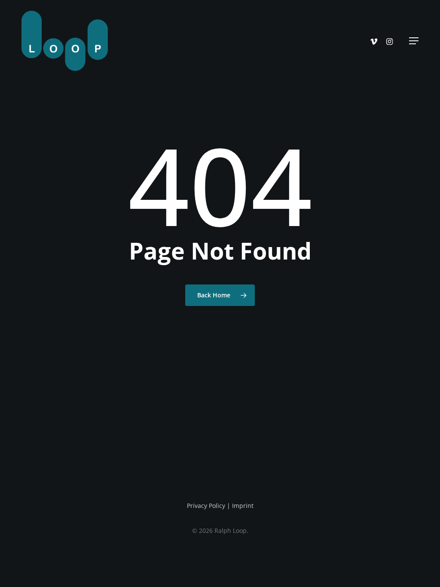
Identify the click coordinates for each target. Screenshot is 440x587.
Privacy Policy (206, 505)
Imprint (243, 505)
